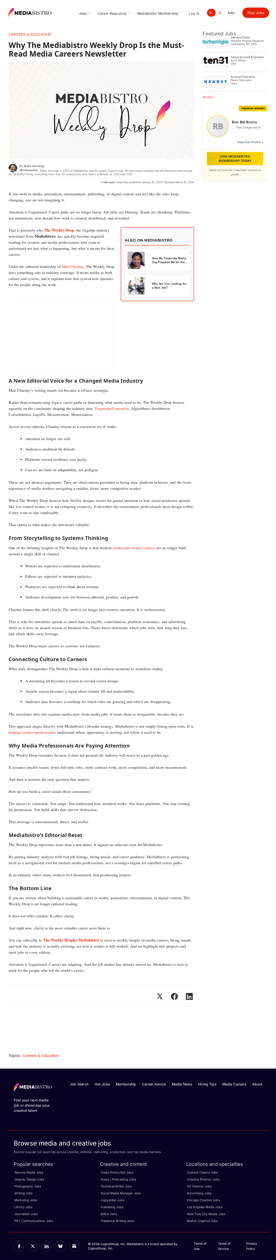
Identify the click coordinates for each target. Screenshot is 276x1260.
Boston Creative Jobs (202, 1221)
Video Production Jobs (117, 1172)
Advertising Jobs (199, 1193)
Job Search (79, 1084)
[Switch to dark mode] (220, 13)
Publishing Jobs (112, 1207)
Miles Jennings (34, 166)
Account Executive (243, 76)
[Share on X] (159, 996)
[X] (33, 1246)
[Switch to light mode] (211, 13)
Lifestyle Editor (240, 37)
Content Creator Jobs (202, 1172)
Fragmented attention (112, 408)
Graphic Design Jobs (29, 1179)
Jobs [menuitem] (83, 13)
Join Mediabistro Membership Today (235, 158)
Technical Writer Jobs (116, 1186)
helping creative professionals (32, 732)
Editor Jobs (109, 1214)
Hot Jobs (102, 1084)
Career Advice (154, 1084)
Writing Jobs (23, 1193)
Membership (126, 1084)
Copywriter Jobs (112, 1200)
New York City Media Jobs (206, 1214)
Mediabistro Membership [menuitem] (157, 13)
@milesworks (28, 170)
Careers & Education (30, 34)
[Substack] (74, 1246)
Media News (182, 1084)
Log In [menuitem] (194, 13)
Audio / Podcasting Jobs (118, 1179)
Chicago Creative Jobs (203, 1200)
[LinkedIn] (46, 1246)
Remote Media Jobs (28, 1172)
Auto (231, 12)
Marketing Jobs (25, 1200)
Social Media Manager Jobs (121, 1193)
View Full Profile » (250, 142)
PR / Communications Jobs (33, 1221)
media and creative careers (134, 547)
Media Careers (234, 1084)
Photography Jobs (27, 1186)
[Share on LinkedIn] (189, 996)
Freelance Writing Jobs (117, 1221)
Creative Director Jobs (203, 1179)
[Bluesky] (60, 1246)
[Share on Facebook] (174, 996)
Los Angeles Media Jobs (204, 1207)
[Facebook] (19, 1246)
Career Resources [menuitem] (112, 13)
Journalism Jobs (26, 1214)
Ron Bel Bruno (244, 122)
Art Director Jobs (199, 1186)
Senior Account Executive (247, 57)
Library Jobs (23, 1207)
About (257, 1084)
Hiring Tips (207, 1084)
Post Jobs (256, 13)
